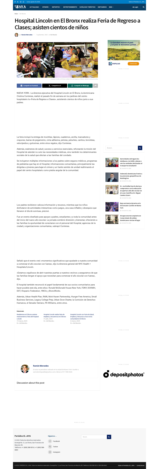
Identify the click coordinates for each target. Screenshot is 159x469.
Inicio (16, 14)
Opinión (45, 7)
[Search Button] (143, 7)
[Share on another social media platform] (95, 86)
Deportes (56, 7)
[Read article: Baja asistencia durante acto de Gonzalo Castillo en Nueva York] (111, 206)
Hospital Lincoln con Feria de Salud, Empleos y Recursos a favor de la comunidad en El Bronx (82, 317)
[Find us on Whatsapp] (23, 2)
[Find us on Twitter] (17, 2)
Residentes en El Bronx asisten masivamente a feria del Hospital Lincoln (28, 317)
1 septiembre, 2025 (42, 35)
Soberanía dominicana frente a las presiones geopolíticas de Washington (131, 176)
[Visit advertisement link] (123, 53)
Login (136, 7)
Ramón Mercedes (27, 35)
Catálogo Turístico (87, 7)
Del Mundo (22, 14)
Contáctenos (140, 465)
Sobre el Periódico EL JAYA (136, 2)
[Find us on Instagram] (20, 2)
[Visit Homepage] (20, 7)
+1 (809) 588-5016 (28, 447)
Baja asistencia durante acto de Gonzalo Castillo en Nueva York (130, 205)
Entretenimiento (70, 7)
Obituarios (102, 7)
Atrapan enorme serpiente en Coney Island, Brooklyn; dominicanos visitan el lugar (130, 218)
